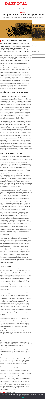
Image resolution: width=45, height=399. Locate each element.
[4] (12, 301)
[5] (4, 314)
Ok (22, 397)
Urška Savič (22, 12)
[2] (23, 224)
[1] (15, 101)
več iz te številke (35, 46)
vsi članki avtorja (35, 22)
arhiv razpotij (35, 56)
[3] (11, 246)
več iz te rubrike (35, 53)
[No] (43, 396)
